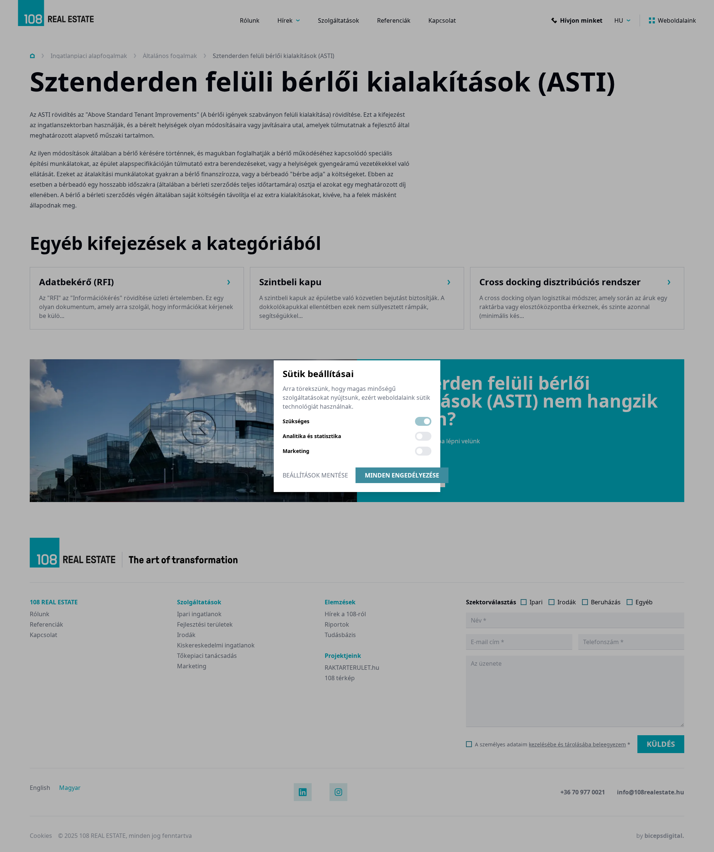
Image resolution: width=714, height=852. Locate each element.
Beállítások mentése (315, 475)
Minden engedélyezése (402, 475)
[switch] (423, 421)
